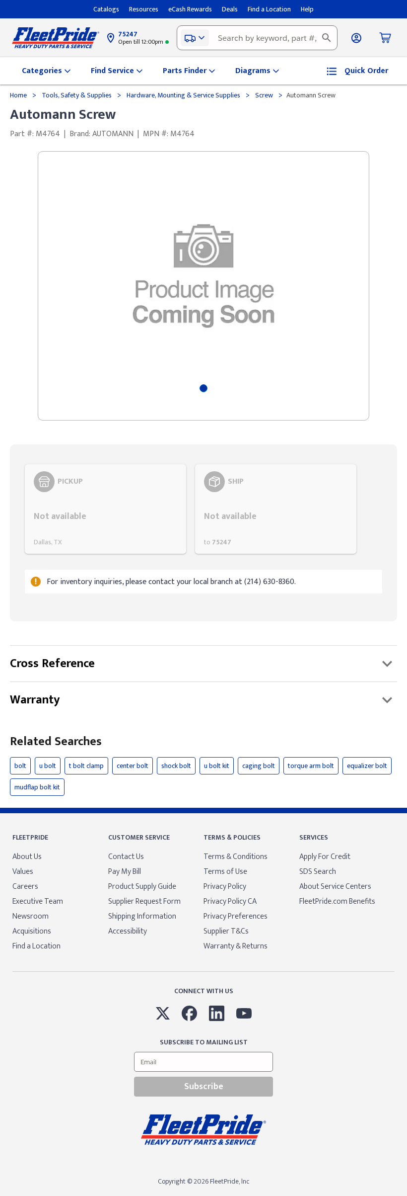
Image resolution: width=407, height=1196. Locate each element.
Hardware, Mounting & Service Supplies (183, 95)
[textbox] (257, 37)
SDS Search (317, 871)
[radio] (105, 509)
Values (22, 871)
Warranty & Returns (236, 946)
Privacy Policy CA (230, 901)
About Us (27, 856)
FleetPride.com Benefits (337, 901)
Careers (25, 886)
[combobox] (257, 37)
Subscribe (203, 1086)
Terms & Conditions (236, 856)
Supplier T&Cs (226, 931)
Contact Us (126, 856)
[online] (404, 1195)
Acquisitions (31, 931)
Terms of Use (225, 871)
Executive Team (37, 901)
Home (19, 95)
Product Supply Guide (142, 886)
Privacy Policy (225, 886)
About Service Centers (335, 886)
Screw (264, 95)
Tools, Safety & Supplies (76, 95)
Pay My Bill (124, 871)
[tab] (203, 388)
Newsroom (30, 916)
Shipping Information (142, 916)
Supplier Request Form (144, 901)
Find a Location (36, 946)
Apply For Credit (324, 856)
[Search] (327, 38)
